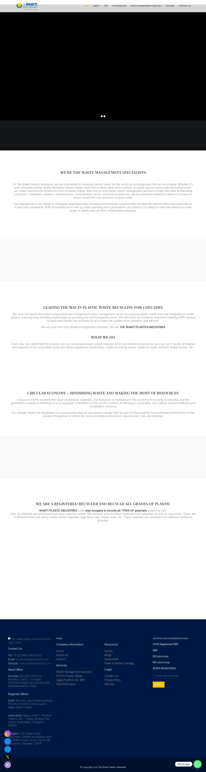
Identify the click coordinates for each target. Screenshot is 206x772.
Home (60, 651)
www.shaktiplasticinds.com (35, 663)
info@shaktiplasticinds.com (32, 659)
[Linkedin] (7, 741)
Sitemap (109, 684)
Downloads (112, 659)
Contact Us (111, 676)
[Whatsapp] (197, 764)
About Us (62, 655)
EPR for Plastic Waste (69, 676)
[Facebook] (7, 749)
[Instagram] (7, 733)
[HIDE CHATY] (7, 765)
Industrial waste (66, 684)
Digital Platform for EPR (70, 680)
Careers (61, 659)
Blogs (108, 655)
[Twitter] (7, 757)
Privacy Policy (113, 680)
